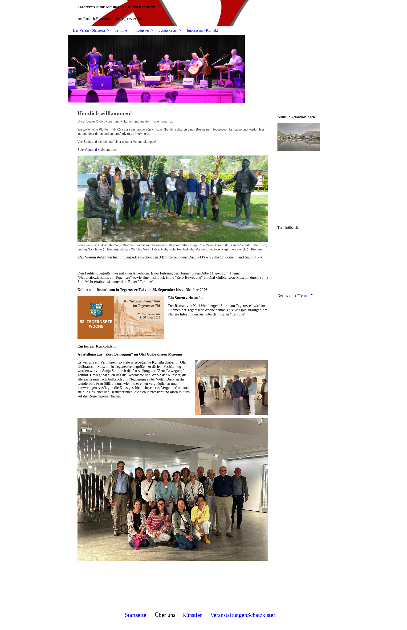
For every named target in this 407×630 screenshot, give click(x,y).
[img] (203, 13)
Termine (121, 30)
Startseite (135, 615)
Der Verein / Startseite (89, 30)
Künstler (142, 30)
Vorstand (91, 149)
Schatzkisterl (168, 30)
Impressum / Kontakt (202, 30)
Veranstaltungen (228, 615)
